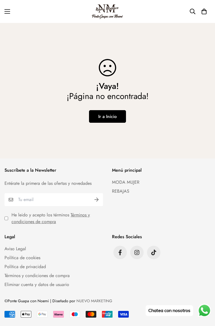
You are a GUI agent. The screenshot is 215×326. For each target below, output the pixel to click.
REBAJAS (120, 191)
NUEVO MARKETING (94, 301)
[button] (204, 11)
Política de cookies (22, 257)
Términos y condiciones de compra (50, 218)
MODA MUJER (125, 182)
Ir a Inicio (107, 116)
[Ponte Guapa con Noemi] (108, 11)
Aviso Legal (15, 248)
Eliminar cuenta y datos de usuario (36, 284)
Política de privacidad (25, 266)
